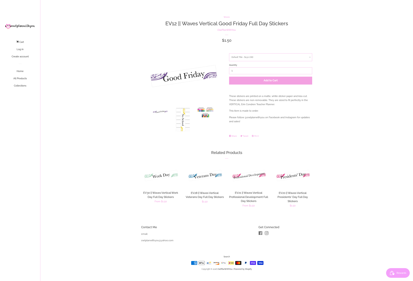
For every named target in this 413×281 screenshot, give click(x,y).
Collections (20, 85)
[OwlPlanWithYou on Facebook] (260, 233)
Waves (227, 17)
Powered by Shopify (243, 269)
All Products (20, 78)
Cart (21, 42)
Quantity (233, 65)
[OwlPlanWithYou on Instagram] (267, 233)
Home (20, 71)
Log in (20, 49)
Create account (20, 56)
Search (227, 257)
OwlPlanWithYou (226, 30)
